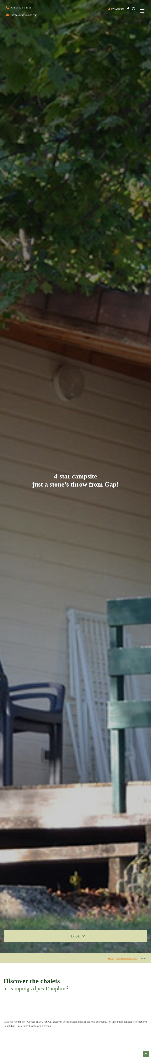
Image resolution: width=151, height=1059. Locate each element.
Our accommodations (126, 958)
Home (111, 958)
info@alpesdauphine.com (23, 15)
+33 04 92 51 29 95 (20, 7)
